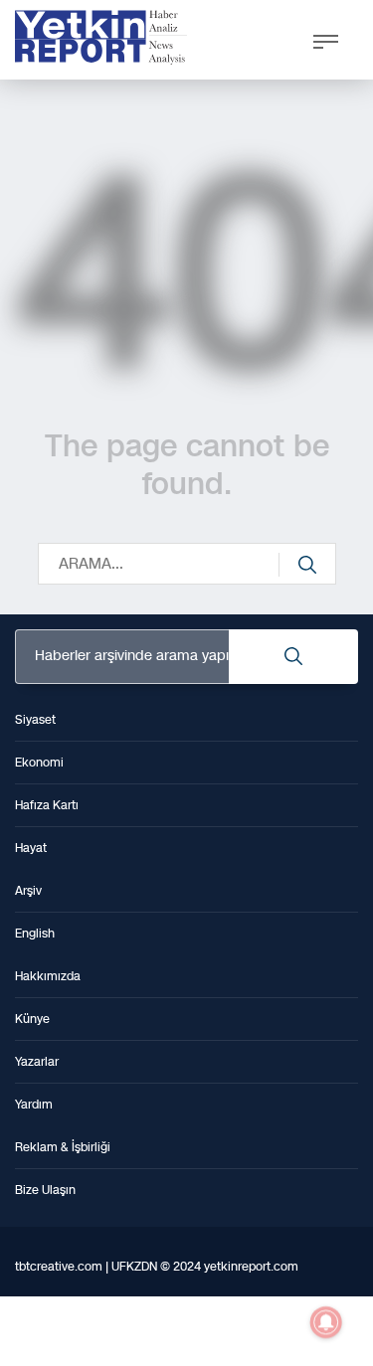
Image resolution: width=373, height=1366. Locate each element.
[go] (307, 565)
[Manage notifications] (326, 1322)
